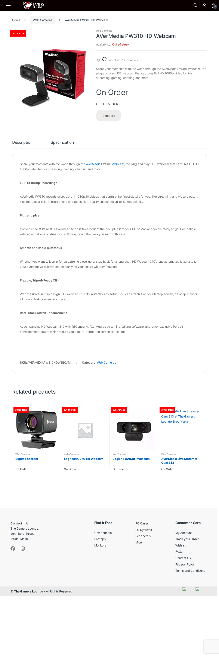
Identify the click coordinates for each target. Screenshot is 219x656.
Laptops (100, 539)
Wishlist (180, 545)
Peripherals (143, 536)
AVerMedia (93, 164)
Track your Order (187, 539)
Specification (62, 143)
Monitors (100, 545)
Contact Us (183, 558)
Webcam (118, 164)
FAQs (178, 551)
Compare (132, 60)
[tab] (22, 144)
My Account (183, 533)
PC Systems (143, 530)
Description (22, 143)
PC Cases (142, 523)
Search (195, 5)
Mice (138, 542)
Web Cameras (42, 20)
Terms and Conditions (190, 570)
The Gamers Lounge (28, 591)
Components (103, 533)
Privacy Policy (185, 564)
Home (16, 20)
